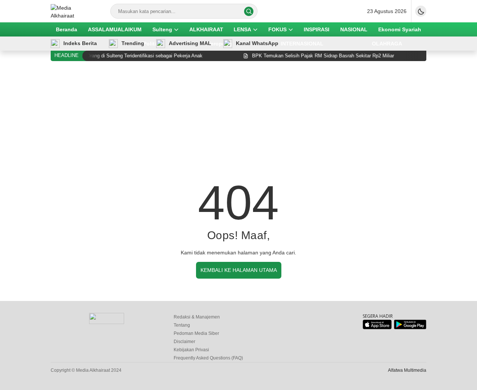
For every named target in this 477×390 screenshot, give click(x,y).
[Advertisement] (238, 122)
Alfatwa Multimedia (407, 370)
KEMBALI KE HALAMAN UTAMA (238, 270)
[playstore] (410, 327)
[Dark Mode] (420, 11)
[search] (248, 11)
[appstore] (377, 327)
